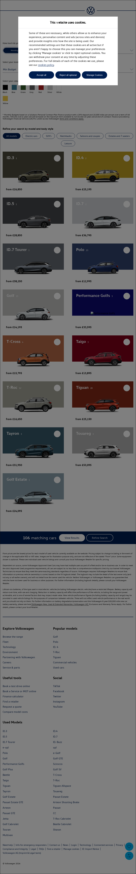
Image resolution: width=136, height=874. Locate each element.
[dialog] (68, 437)
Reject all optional (68, 75)
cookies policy (46, 65)
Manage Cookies (95, 75)
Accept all (41, 75)
